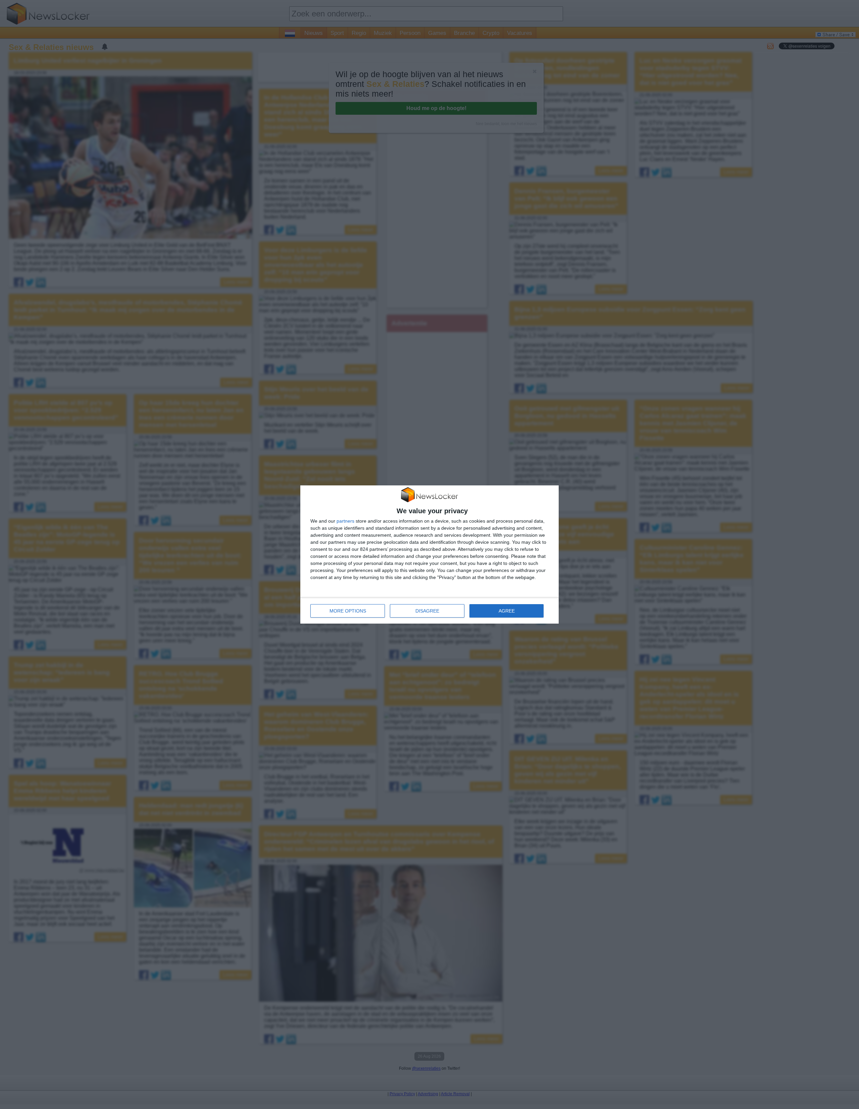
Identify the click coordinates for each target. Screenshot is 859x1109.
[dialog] (429, 554)
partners (345, 521)
